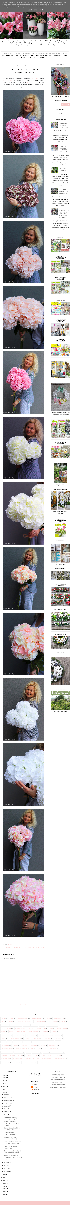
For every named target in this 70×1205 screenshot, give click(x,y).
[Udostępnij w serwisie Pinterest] (43, 944)
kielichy (26, 1025)
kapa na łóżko (36, 1052)
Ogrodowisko (58, 1038)
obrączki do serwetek (22, 1048)
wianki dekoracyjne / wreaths (41, 55)
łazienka (58, 1055)
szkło (57, 1041)
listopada (7, 1097)
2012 (4, 1194)
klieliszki (46, 1052)
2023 (4, 1083)
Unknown (36, 1087)
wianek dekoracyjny (23, 1018)
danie (2, 1041)
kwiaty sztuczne (34, 947)
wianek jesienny (53, 1021)
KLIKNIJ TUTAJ (32, 82)
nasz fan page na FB (58, 1074)
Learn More (32, 10)
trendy (11, 1031)
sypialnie (28, 1055)
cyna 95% (43, 1045)
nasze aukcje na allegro (58, 1084)
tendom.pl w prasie (6, 1028)
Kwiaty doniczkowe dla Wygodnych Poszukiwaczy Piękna (12, 1123)
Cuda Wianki (34, 1045)
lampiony (3, 1025)
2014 (4, 1189)
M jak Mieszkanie (17, 1058)
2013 (4, 1192)
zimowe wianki (47, 1038)
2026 (4, 1075)
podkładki (36, 1058)
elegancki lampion (33, 1031)
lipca (5, 1109)
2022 (4, 1086)
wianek (3, 1018)
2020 (4, 1092)
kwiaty (24, 947)
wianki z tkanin (5, 1045)
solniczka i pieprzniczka (28, 1062)
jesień (2, 1021)
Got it (41, 10)
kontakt (29, 57)
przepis (34, 1025)
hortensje (17, 947)
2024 (4, 1081)
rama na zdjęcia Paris (60, 1058)
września (7, 1103)
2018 (4, 1177)
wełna (39, 1048)
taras (32, 1048)
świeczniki (15, 1045)
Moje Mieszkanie (19, 1052)
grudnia (6, 1094)
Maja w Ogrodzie (21, 1031)
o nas (36, 57)
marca (6, 1165)
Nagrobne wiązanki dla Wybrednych (63, 191)
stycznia (6, 1171)
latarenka (49, 1035)
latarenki (57, 1035)
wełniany (50, 1055)
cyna (41, 1025)
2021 (4, 1089)
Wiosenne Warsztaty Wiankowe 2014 (63, 125)
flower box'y (57, 55)
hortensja (8, 947)
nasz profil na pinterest (58, 1077)
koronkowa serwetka (57, 1052)
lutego (6, 1168)
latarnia (3, 1038)
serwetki (20, 1055)
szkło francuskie (41, 1028)
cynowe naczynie (31, 1035)
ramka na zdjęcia (5, 1062)
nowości (63, 1021)
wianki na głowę (7, 55)
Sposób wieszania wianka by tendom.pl (63, 148)
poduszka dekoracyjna (15, 1038)
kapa (28, 1052)
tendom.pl (6, 950)
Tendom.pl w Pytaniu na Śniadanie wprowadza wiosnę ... (13, 1157)
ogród (48, 1018)
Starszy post (42, 1005)
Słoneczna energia (63, 169)
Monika (36, 1084)
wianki (11, 1018)
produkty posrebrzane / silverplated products (51, 53)
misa (9, 1041)
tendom (30, 948)
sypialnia (49, 1041)
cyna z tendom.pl (5, 1035)
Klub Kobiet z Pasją (6, 1052)
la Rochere (45, 1031)
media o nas (44, 57)
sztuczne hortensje (20, 948)
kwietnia (7, 1162)
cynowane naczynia (20, 1028)
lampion (11, 1021)
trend (42, 1055)
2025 (4, 1078)
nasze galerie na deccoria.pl (58, 1087)
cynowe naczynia (18, 1035)
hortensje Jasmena (8, 80)
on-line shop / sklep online (24, 53)
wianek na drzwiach (59, 1018)
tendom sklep (39, 948)
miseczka (26, 1041)
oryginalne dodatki (62, 1028)
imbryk (41, 1035)
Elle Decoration (5, 1058)
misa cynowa (17, 1041)
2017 (4, 1180)
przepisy (3, 1031)
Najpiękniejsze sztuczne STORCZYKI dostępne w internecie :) (63, 213)
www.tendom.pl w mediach (23, 1021)
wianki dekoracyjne (37, 1018)
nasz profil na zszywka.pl (58, 1079)
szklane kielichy (51, 1025)
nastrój (28, 1058)
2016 (4, 1183)
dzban (51, 1028)
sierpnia (6, 1106)
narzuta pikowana (53, 1045)
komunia (31, 1028)
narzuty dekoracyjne (7, 1048)
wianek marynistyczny (50, 1048)
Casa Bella (24, 1045)
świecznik (53, 1031)
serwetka (16, 1062)
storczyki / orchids (22, 55)
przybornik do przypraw (7, 1055)
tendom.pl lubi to (14, 1025)
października (8, 1100)
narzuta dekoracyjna (37, 1041)
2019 (4, 1174)
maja (5, 1114)
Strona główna (8, 53)
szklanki (27, 1038)
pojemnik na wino (46, 1058)
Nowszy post (4, 1005)
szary (35, 1055)
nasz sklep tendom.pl (58, 1082)
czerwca (6, 1111)
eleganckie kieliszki (39, 1021)
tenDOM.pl (35, 78)
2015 (4, 1186)
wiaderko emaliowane (44, 1062)
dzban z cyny (36, 1038)
